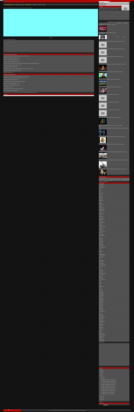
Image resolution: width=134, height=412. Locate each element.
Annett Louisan (101, 187)
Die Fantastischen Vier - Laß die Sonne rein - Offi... (108, 390)
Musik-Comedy (113, 179)
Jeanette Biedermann (102, 254)
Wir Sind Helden (101, 336)
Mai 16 (102, 378)
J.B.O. (100, 250)
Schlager (122, 180)
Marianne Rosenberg (102, 273)
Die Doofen (100, 225)
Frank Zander (101, 241)
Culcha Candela (101, 213)
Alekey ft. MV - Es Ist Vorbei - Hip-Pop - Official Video (10, 59)
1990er (100, 9)
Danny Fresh (101, 219)
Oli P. (99, 285)
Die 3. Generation (101, 222)
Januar (102, 399)
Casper (100, 206)
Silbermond (100, 314)
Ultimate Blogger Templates (61, 410)
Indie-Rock (105, 179)
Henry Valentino (101, 245)
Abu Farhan (73, 410)
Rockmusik (119, 180)
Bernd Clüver (101, 193)
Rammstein (100, 298)
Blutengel (100, 196)
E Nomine (100, 238)
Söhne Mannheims (101, 321)
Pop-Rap (116, 9)
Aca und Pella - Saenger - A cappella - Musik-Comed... (109, 381)
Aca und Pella (101, 184)
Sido (99, 312)
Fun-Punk (122, 178)
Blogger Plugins (78, 410)
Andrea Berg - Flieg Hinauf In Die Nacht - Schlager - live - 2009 (12, 65)
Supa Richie (100, 320)
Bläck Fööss (100, 197)
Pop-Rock (105, 180)
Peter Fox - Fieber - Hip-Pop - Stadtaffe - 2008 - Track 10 (11, 61)
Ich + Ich (100, 248)
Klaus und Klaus (101, 266)
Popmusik (110, 180)
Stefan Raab (100, 318)
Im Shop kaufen (125, 23)
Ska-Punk (100, 181)
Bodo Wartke (101, 200)
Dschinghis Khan (101, 235)
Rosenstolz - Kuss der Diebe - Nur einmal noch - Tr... (108, 387)
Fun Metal (119, 178)
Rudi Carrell (100, 308)
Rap (118, 9)
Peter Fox (100, 289)
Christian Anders (101, 209)
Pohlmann (100, 296)
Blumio (100, 194)
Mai (101, 375)
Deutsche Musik (55, 410)
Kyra (99, 267)
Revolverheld (101, 301)
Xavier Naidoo (101, 340)
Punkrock (113, 180)
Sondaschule (101, 315)
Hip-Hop (109, 9)
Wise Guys (100, 337)
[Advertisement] (11, 46)
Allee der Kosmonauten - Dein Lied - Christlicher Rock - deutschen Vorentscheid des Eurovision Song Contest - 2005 (20, 92)
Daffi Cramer (100, 216)
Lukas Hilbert (101, 270)
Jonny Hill (100, 257)
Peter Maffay (100, 292)
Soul (102, 181)
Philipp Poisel (101, 295)
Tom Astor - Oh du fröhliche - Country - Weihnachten (10, 90)
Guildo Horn (100, 244)
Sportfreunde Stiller (101, 317)
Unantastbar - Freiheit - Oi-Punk (7, 72)
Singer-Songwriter (126, 180)
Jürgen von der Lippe (102, 264)
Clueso (100, 212)
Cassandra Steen (101, 207)
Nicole (100, 282)
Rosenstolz (100, 305)
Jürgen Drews (101, 263)
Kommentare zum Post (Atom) (11, 39)
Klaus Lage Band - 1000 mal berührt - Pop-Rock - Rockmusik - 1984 (13, 88)
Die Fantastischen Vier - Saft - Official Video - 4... (108, 392)
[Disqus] (50, 22)
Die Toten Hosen (101, 231)
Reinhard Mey (101, 299)
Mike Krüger (100, 277)
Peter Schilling (101, 293)
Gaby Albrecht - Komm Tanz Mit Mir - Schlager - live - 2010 (11, 83)
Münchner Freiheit (101, 279)
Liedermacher (108, 179)
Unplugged (106, 181)
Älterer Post (5, 409)
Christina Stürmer (101, 210)
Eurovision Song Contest (114, 178)
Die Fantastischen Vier (9, 4)
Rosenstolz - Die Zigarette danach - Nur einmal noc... (108, 384)
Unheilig (100, 330)
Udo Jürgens (101, 327)
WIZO (99, 331)
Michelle (100, 276)
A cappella (100, 178)
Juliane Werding (101, 260)
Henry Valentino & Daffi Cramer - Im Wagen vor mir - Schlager (12, 70)
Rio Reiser (100, 302)
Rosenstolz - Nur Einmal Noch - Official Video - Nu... (108, 389)
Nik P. (99, 283)
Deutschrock (109, 178)
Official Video (28, 4)
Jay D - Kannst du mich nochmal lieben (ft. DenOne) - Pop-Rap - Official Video (14, 81)
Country (103, 178)
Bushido (100, 203)
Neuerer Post (18, 409)
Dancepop (105, 178)
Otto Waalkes (101, 286)
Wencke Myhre (101, 333)
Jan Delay (100, 251)
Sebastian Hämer (101, 311)
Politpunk (103, 180)
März (101, 396)
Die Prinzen (100, 229)
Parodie (100, 180)
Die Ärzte (100, 232)
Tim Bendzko (101, 324)
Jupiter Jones (101, 261)
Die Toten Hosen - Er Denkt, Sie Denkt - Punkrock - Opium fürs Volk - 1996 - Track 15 (15, 77)
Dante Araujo (66, 410)
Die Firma (100, 228)
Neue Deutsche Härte (119, 179)
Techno (104, 181)
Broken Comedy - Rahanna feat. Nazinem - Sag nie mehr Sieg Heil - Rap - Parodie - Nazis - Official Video (18, 68)
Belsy (99, 190)
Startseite (51, 37)
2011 (100, 401)
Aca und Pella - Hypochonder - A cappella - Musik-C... (108, 379)
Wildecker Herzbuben (102, 334)
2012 (100, 369)
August (102, 372)
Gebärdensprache (125, 178)
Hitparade (102, 179)
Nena (99, 280)
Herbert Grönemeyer (102, 247)
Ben (99, 191)
